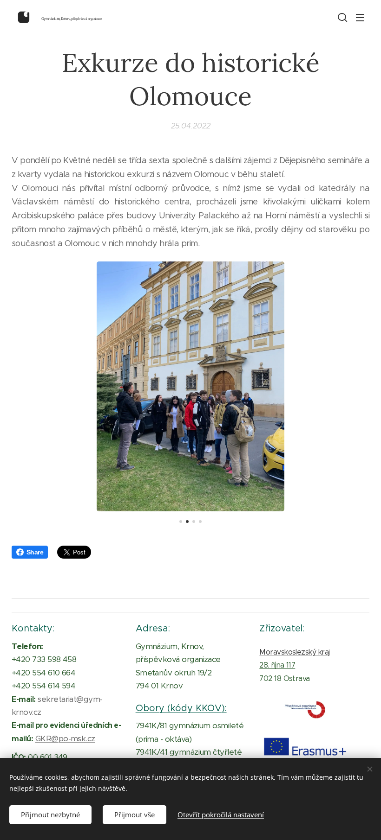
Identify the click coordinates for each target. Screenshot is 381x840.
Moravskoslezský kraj (294, 652)
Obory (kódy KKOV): (181, 707)
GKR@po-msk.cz (65, 738)
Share (34, 552)
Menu (360, 17)
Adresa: (153, 628)
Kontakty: (33, 628)
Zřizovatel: (281, 628)
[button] (341, 17)
